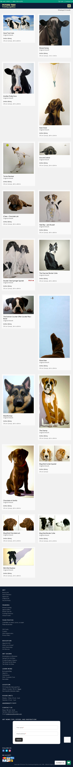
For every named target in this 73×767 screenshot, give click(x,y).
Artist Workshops (7, 647)
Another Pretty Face (10, 96)
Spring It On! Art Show (8, 658)
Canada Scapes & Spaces (9, 660)
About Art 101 (6, 643)
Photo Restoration (7, 624)
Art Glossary (6, 649)
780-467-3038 (5, 1)
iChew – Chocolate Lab (11, 216)
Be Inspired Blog (7, 671)
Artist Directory (6, 594)
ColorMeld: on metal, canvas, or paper (13, 622)
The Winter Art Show (8, 664)
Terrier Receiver (8, 176)
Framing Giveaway (7, 613)
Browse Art (5, 592)
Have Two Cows (8, 33)
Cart (61, 1)
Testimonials (6, 675)
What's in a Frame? (7, 645)
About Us (5, 673)
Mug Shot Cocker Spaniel (47, 464)
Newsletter (5, 679)
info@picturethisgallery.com (14, 714)
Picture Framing (6, 607)
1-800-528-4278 (17, 1)
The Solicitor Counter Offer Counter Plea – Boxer (17, 317)
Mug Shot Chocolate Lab (11, 533)
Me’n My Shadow (9, 568)
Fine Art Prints (6, 600)
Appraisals (5, 596)
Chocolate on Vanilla (10, 500)
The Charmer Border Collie (48, 273)
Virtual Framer (6, 615)
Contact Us (69, 1)
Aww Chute (43, 128)
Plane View (43, 360)
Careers (4, 631)
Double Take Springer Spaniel (13, 281)
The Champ (43, 430)
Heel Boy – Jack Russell (47, 225)
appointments (6, 703)
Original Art (5, 598)
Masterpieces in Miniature (9, 656)
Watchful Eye (7, 416)
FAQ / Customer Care (8, 677)
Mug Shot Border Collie (47, 533)
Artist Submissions (7, 633)
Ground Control (44, 157)
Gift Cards (5, 629)
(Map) (19, 689)
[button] (69, 5)
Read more (18, 27)
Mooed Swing (44, 48)
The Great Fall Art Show (9, 662)
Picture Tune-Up (6, 611)
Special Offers (6, 609)
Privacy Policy (6, 635)
